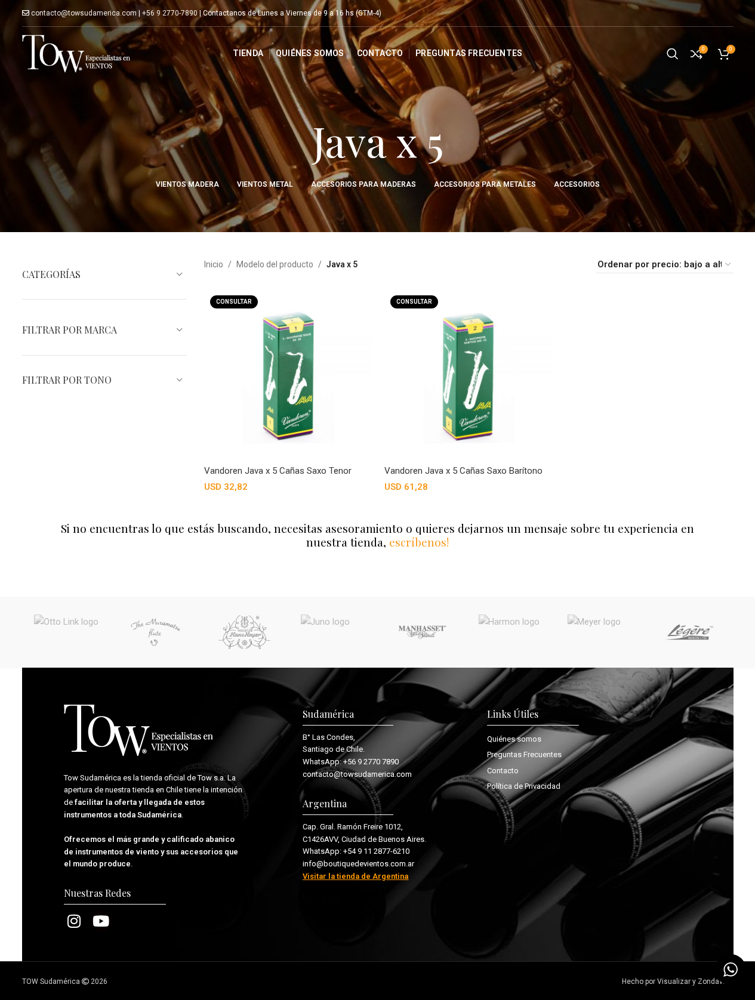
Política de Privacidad (523, 786)
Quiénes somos (514, 738)
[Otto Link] (66, 632)
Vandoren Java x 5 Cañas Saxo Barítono (463, 470)
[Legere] (689, 632)
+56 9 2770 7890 (371, 761)
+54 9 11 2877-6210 (376, 851)
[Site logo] (76, 53)
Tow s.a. (212, 777)
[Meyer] (600, 632)
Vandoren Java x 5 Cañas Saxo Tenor (278, 470)
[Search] (673, 54)
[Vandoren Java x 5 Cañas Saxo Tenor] (288, 375)
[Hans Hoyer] (244, 632)
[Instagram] (74, 921)
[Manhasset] (422, 632)
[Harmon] (511, 632)
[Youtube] (101, 921)
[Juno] (333, 632)
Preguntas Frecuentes (524, 754)
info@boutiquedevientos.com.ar (358, 863)
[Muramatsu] (155, 632)
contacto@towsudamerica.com (83, 13)
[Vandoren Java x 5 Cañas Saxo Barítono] (468, 375)
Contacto (503, 770)
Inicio (213, 264)
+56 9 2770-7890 (170, 13)
